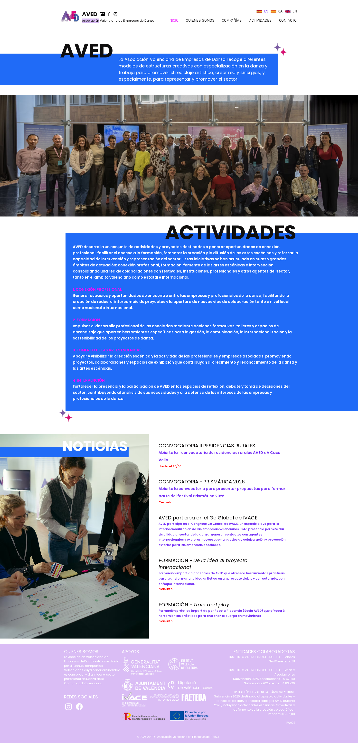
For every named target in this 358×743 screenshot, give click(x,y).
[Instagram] (115, 14)
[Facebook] (108, 14)
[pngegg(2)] (102, 14)
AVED (89, 14)
